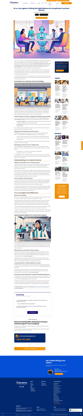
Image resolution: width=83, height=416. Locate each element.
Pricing (39, 3)
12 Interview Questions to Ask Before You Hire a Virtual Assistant (65, 123)
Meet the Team (44, 385)
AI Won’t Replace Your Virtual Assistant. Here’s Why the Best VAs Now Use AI (65, 142)
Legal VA (55, 394)
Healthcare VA (56, 393)
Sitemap (31, 389)
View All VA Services (57, 403)
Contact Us (57, 3)
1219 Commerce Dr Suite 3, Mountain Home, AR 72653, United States (24, 408)
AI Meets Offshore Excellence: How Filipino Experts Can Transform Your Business (65, 174)
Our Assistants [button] (25, 3)
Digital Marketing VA (57, 388)
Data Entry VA (56, 387)
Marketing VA (56, 395)
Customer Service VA (57, 385)
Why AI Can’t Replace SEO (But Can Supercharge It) (26, 303)
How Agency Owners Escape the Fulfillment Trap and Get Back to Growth (57, 106)
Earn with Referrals (82, 145)
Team (43, 3)
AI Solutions (36, 14)
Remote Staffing (56, 399)
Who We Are (43, 383)
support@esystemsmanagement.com (60, 410)
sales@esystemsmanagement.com (61, 371)
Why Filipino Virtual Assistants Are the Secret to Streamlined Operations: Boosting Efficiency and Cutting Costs (31, 307)
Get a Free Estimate (32, 312)
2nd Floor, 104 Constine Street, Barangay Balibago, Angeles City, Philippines (24, 411)
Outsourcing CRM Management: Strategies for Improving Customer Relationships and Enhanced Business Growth (31, 301)
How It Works (32, 3)
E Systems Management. (59, 414)
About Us (32, 384)
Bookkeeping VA (56, 383)
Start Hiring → (60, 70)
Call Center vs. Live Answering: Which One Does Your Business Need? (58, 158)
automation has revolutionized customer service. (28, 118)
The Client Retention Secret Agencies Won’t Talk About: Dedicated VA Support (58, 123)
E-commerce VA (56, 389)
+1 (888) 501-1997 (42, 409)
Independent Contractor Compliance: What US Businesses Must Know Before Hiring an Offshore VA (65, 88)
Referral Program (50, 3)
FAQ (31, 386)
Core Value (43, 384)
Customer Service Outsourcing (44, 14)
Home (15, 60)
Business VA (56, 384)
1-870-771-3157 (23, 339)
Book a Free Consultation (41, 17)
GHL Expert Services (57, 390)
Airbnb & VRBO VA (56, 398)
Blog (46, 3)
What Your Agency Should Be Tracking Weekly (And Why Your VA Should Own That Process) (58, 88)
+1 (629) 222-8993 (43, 410)
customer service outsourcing (41, 286)
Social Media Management (58, 400)
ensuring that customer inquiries (43, 181)
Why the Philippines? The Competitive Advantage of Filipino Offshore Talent (65, 159)
